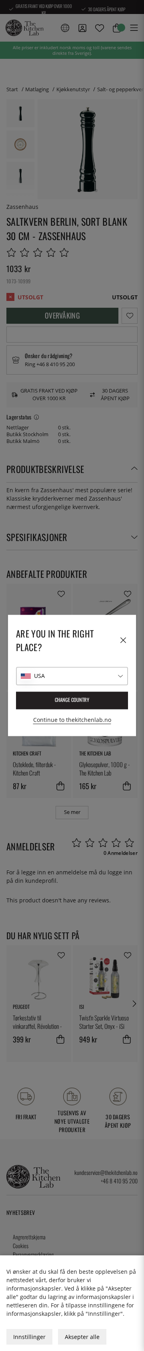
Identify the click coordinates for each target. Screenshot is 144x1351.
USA (39, 676)
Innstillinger (29, 1337)
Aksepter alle (82, 1337)
